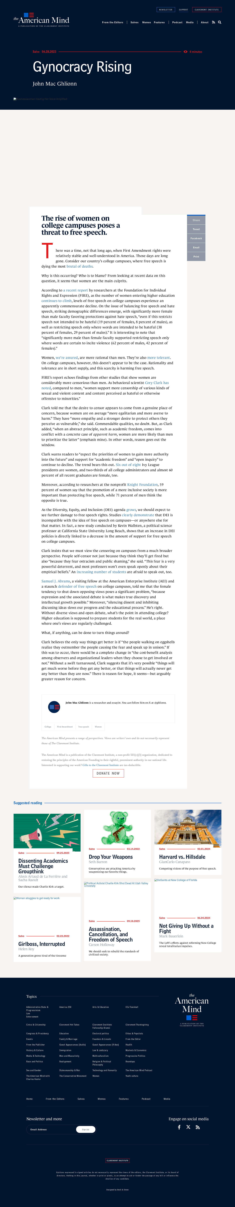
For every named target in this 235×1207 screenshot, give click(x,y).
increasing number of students (101, 572)
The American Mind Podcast (139, 1070)
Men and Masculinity (69, 1056)
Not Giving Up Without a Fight (186, 928)
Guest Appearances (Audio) (72, 1044)
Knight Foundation (142, 485)
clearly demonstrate (138, 515)
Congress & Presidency (37, 1033)
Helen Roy (26, 949)
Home (29, 1098)
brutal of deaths (80, 266)
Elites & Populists (134, 1033)
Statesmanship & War (69, 1070)
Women (98, 727)
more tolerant (158, 358)
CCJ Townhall (132, 1007)
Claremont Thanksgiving (137, 1024)
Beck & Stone (123, 1190)
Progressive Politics (135, 1056)
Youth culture (132, 1076)
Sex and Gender (33, 1070)
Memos (146, 22)
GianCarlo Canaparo (174, 862)
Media (190, 22)
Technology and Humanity (105, 1070)
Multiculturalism (101, 1056)
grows (131, 510)
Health (129, 1044)
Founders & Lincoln (102, 1039)
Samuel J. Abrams (56, 581)
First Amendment (65, 727)
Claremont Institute (207, 9)
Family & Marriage (68, 1039)
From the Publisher (35, 1044)
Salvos (135, 22)
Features (159, 22)
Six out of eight (128, 465)
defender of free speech (77, 586)
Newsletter (165, 9)
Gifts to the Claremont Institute (100, 765)
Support (183, 9)
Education (64, 1033)
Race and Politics (34, 1061)
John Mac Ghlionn (55, 84)
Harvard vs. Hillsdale (182, 856)
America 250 (65, 1007)
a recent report (75, 290)
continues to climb (57, 301)
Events (29, 1039)
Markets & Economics (136, 1050)
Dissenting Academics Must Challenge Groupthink (43, 866)
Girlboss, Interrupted (41, 944)
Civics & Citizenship (36, 1024)
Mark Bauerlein (171, 936)
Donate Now (108, 773)
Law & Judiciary (100, 1050)
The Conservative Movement (72, 1076)
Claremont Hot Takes (69, 1024)
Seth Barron (98, 862)
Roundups (130, 1061)
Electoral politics (101, 1033)
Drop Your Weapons (111, 856)
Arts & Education (101, 1007)
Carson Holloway (101, 944)
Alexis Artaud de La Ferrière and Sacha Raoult (42, 878)
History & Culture (34, 1050)
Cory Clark (153, 383)
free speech (83, 727)
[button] (219, 22)
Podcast (177, 22)
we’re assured (67, 358)
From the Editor (133, 1039)
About (204, 22)
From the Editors (112, 22)
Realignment (65, 1061)
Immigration (65, 1050)
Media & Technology (35, 1056)
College (48, 727)
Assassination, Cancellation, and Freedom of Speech (111, 934)
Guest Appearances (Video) (106, 1044)
